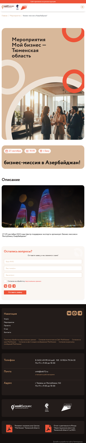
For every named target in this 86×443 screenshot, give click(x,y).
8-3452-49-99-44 (43, 360)
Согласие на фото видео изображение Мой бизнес (37, 342)
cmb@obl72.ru (41, 371)
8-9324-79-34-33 (67, 360)
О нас (6, 329)
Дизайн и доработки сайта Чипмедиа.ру (68, 442)
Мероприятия (15, 16)
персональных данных (33, 281)
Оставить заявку (15, 292)
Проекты (7, 326)
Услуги (6, 319)
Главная (4, 16)
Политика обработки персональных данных (20, 340)
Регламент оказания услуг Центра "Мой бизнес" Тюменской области (27, 427)
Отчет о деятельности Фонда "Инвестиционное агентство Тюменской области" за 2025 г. (65, 428)
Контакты (7, 332)
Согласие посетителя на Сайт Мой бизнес (54, 340)
